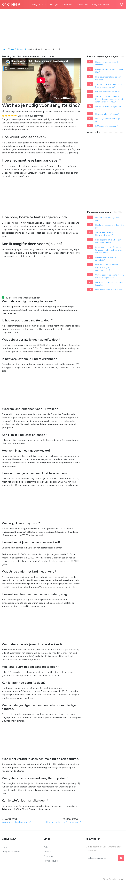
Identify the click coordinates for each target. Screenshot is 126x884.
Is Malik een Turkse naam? (106, 126)
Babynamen (82, 4)
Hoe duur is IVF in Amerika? (107, 114)
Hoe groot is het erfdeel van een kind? (109, 71)
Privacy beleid (51, 860)
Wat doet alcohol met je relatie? (109, 289)
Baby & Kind (67, 4)
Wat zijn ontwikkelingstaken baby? (107, 219)
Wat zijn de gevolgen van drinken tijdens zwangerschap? (109, 85)
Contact (47, 851)
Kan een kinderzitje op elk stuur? (109, 91)
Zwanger (54, 4)
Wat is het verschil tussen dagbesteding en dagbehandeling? (106, 267)
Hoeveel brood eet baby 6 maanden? (106, 63)
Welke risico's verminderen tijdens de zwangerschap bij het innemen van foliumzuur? (109, 99)
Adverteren (49, 847)
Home (4, 49)
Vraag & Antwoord (100, 4)
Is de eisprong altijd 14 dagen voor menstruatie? (108, 241)
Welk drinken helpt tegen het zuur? (108, 108)
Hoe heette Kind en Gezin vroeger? (63, 822)
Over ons (48, 856)
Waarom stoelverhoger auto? (16, 822)
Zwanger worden (38, 4)
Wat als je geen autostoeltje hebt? (107, 120)
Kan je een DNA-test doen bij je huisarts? (109, 283)
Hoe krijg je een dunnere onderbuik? (105, 258)
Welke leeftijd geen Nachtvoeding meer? (104, 234)
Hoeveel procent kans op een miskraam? (108, 78)
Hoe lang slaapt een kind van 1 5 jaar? (109, 226)
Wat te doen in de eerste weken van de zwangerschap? (109, 276)
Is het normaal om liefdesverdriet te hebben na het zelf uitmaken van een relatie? (109, 250)
